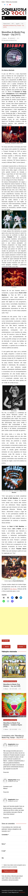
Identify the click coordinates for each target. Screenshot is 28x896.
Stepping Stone (12, 780)
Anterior (7, 646)
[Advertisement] (14, 621)
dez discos (13, 589)
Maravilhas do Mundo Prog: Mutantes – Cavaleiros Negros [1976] (12, 725)
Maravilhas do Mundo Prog (9, 40)
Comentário (5, 834)
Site (3, 858)
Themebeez (22, 892)
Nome (4, 844)
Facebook (2, 5)
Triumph (6, 640)
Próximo (21, 646)
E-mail (4, 851)
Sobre (3, 2)
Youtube (10, 4)
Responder (6, 772)
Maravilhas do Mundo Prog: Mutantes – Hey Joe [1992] (11, 685)
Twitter (5, 4)
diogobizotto (11, 744)
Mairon (5, 38)
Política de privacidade (11, 2)
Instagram (7, 4)
